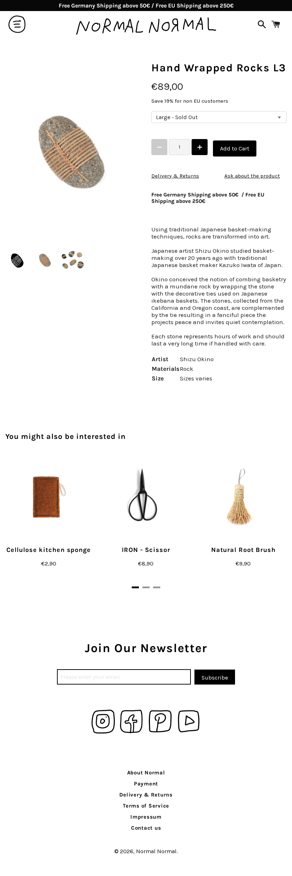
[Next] (265, 521)
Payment (146, 783)
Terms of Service (146, 806)
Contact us (146, 828)
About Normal (146, 772)
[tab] (135, 587)
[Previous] (27, 521)
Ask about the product (252, 176)
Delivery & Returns (175, 176)
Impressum (146, 817)
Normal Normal (156, 851)
